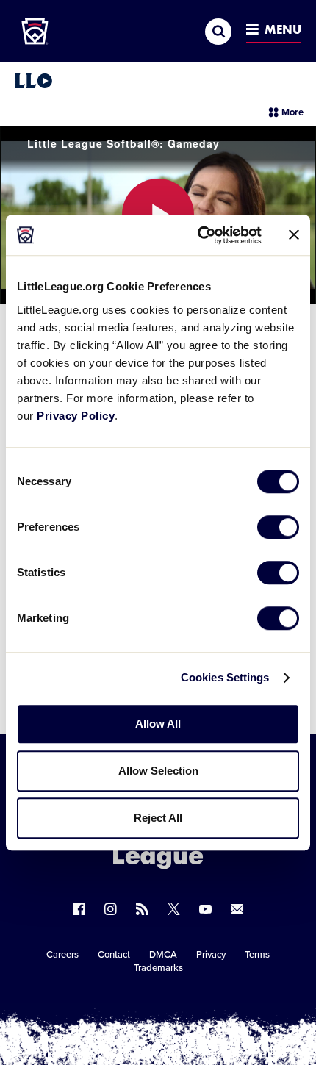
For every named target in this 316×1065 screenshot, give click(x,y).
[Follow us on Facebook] (79, 909)
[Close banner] (294, 235)
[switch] (278, 527)
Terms (257, 955)
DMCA (163, 955)
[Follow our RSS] (142, 909)
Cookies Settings (225, 677)
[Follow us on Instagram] (110, 909)
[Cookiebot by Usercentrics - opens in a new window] (199, 235)
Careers (62, 955)
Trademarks (158, 968)
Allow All (158, 723)
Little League (209, 1005)
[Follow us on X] (174, 909)
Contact (114, 955)
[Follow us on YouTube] (205, 909)
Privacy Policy (76, 415)
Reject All (158, 817)
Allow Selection (158, 770)
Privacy (211, 955)
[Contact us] (237, 909)
